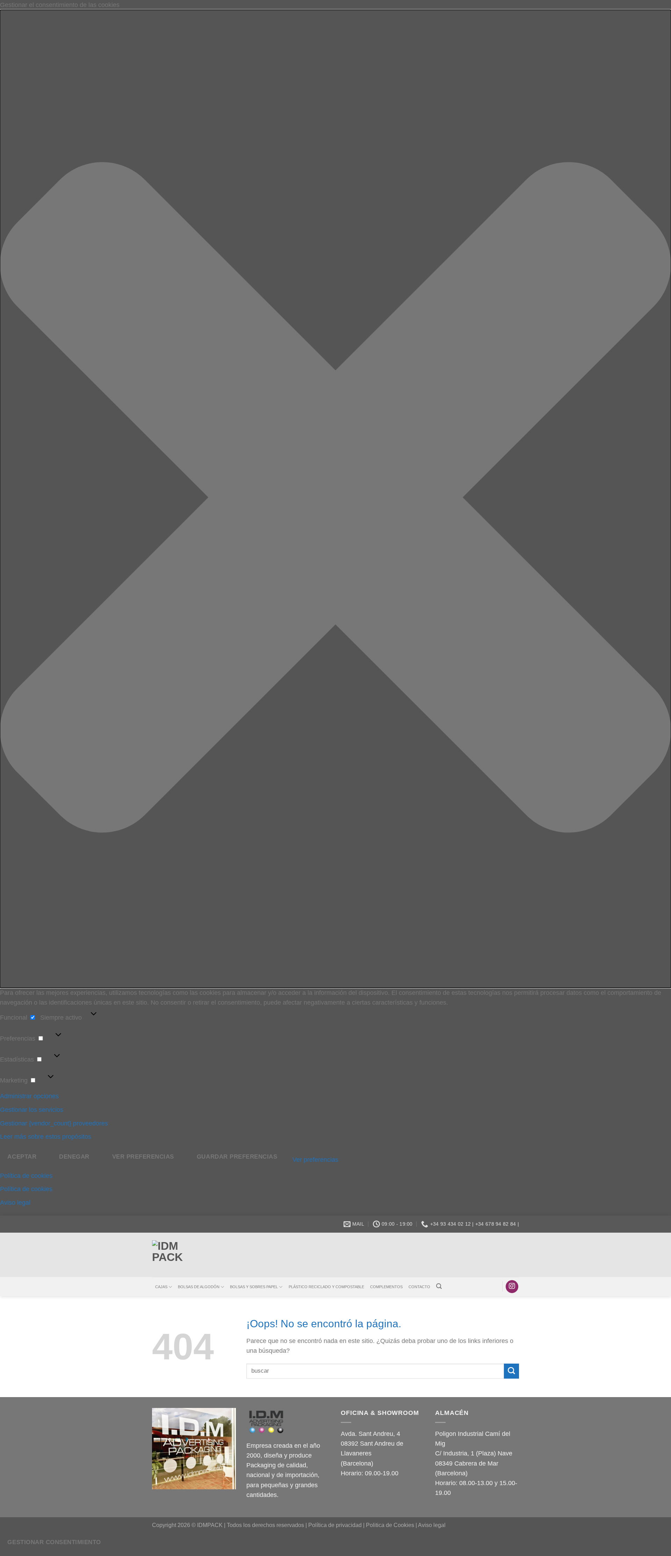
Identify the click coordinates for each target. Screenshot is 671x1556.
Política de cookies (26, 1175)
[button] (335, 499)
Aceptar (21, 1156)
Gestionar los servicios (31, 1109)
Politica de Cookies (390, 1525)
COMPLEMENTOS (386, 1287)
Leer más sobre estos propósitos (45, 1136)
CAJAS (161, 1287)
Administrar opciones (29, 1096)
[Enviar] (511, 1371)
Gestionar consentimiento (54, 1542)
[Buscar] (439, 1286)
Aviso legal (15, 1202)
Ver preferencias (143, 1156)
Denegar (74, 1156)
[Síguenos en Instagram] (512, 1286)
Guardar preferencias (237, 1156)
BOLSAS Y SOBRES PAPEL (254, 1287)
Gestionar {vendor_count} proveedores (54, 1123)
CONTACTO (419, 1287)
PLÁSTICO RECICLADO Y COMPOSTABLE (326, 1287)
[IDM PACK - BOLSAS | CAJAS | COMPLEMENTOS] (174, 1254)
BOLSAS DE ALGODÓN (198, 1287)
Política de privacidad (335, 1525)
